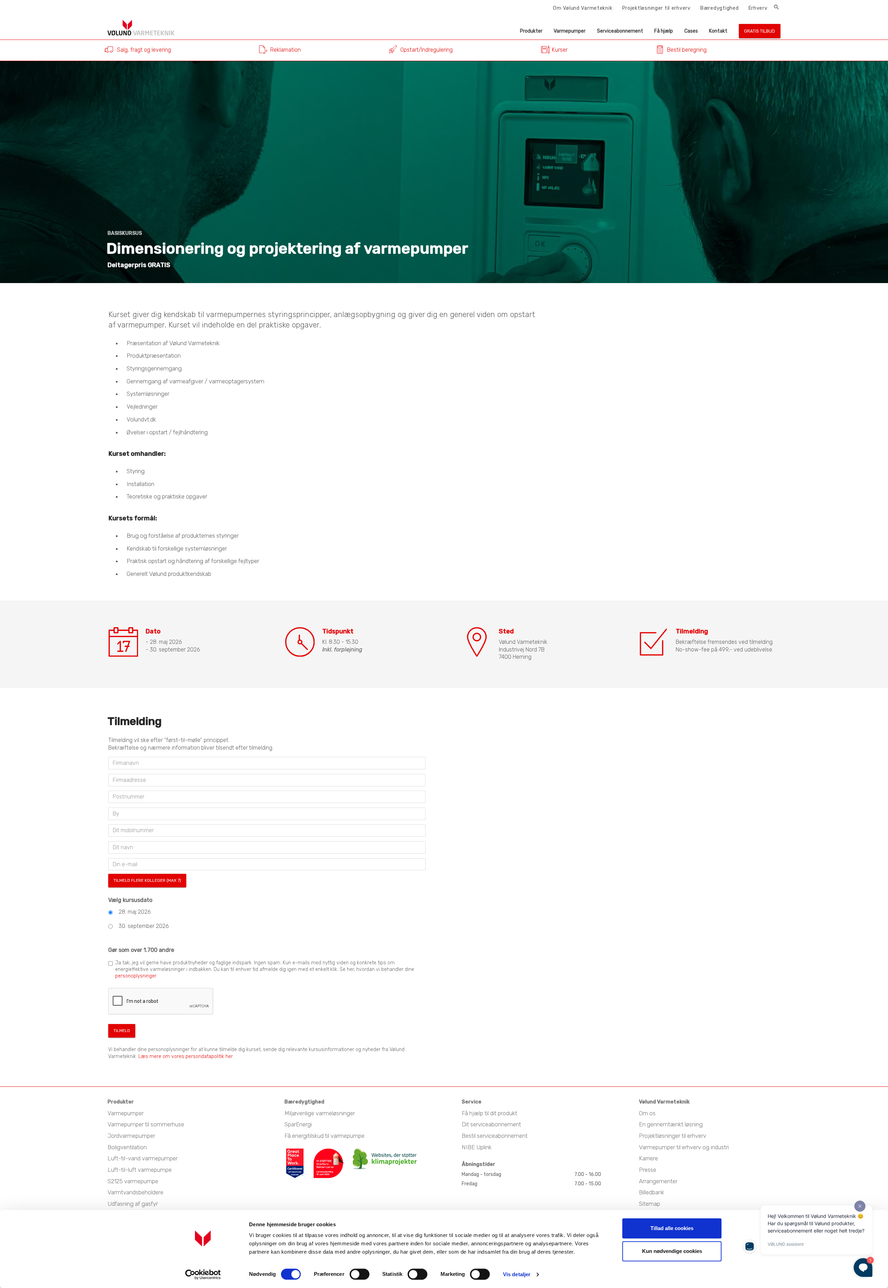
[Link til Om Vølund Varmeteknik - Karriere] (299, 1152)
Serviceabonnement (620, 31)
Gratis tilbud (759, 31)
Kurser (559, 49)
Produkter (531, 31)
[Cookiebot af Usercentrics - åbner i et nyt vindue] (203, 1274)
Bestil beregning (687, 49)
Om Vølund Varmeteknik (582, 8)
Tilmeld (121, 1030)
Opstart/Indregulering (426, 49)
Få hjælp (663, 31)
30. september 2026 (144, 926)
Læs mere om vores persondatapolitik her (185, 1056)
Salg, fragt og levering (144, 49)
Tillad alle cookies (671, 1228)
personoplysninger (135, 976)
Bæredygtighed (719, 8)
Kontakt (718, 31)
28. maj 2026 (135, 912)
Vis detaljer (516, 1274)
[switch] (359, 1274)
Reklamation (285, 49)
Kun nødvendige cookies (672, 1251)
